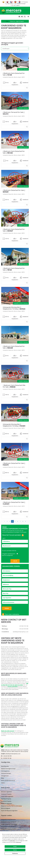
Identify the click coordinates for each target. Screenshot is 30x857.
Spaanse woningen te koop (8, 768)
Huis (7, 21)
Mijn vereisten (10, 3)
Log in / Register (17, 5)
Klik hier (14, 550)
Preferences (15, 853)
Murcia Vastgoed (5, 808)
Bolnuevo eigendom (6, 791)
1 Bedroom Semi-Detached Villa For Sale (14, 386)
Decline (15, 850)
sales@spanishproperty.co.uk (20, 631)
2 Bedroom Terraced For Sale (13, 113)
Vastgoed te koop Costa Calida (9, 824)
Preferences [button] (18, 842)
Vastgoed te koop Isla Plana (8, 826)
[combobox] (15, 571)
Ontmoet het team (6, 773)
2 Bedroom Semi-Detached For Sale (14, 74)
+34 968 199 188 (23, 626)
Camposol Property (6, 794)
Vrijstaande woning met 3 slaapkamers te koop (14, 308)
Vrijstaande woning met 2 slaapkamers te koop (14, 425)
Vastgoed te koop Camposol (8, 822)
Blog (2, 778)
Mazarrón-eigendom (6, 803)
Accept (15, 846)
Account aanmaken (15, 535)
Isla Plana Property (6, 799)
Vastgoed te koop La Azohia (8, 829)
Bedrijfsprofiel (5, 766)
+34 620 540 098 (23, 629)
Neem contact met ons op (8, 780)
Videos (3, 783)
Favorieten (26, 1)
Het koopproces (5, 771)
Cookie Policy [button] (12, 840)
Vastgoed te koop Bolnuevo (8, 819)
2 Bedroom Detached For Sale (14, 191)
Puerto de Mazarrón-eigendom (9, 810)
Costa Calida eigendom (7, 796)
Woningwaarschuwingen (21, 3)
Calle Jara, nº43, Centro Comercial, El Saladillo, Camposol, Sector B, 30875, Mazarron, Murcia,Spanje (14, 750)
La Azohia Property (6, 801)
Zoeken (7, 608)
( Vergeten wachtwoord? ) (9, 553)
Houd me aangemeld (7, 555)
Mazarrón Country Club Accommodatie (11, 806)
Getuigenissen (5, 776)
